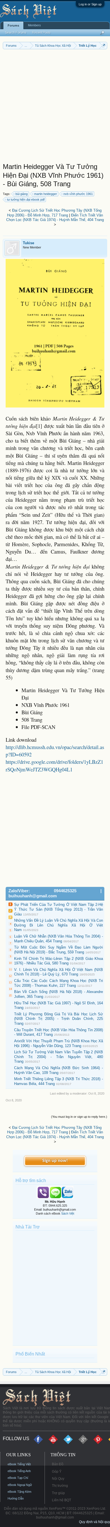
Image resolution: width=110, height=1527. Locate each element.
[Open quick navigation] (103, 45)
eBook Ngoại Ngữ (20, 1485)
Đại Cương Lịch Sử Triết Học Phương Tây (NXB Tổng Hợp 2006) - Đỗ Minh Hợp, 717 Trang (54, 212)
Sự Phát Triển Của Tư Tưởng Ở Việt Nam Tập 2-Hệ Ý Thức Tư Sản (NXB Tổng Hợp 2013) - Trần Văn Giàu (58, 909)
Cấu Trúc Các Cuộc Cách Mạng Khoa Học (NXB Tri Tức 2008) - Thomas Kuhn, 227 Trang (58, 983)
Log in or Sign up (90, 4)
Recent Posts (41, 32)
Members (34, 25)
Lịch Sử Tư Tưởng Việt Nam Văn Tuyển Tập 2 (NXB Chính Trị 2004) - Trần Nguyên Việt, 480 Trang (58, 1056)
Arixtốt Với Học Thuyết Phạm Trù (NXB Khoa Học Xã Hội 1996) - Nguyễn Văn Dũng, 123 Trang (58, 1043)
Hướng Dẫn (16, 1498)
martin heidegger (45, 194)
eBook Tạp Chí (18, 1477)
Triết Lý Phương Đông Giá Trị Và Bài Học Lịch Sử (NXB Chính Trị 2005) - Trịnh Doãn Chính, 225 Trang (58, 1019)
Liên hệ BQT (61, 1500)
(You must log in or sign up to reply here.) (79, 1116)
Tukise (28, 243)
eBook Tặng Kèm (19, 1491)
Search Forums (16, 32)
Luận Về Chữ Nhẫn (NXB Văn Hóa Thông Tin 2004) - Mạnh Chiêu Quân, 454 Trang (58, 938)
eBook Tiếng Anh (19, 1471)
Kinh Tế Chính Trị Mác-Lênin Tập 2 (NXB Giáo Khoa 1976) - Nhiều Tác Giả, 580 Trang (58, 961)
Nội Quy (58, 1479)
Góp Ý (56, 1472)
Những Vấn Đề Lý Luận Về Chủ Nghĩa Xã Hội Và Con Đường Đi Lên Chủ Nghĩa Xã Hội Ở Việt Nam (58, 925)
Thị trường (60, 1486)
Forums (13, 25)
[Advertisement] (55, 107)
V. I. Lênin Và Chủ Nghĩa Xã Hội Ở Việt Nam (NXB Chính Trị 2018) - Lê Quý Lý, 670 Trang (58, 972)
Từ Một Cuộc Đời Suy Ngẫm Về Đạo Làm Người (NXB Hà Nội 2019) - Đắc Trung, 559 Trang (58, 949)
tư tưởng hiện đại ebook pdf (26, 199)
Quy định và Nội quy (94, 1522)
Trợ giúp (58, 1493)
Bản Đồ (57, 1464)
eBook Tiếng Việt (19, 1464)
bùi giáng (22, 194)
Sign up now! (55, 1161)
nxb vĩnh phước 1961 (78, 194)
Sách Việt (67, 1213)
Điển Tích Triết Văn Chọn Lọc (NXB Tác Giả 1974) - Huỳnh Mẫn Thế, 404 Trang (55, 217)
